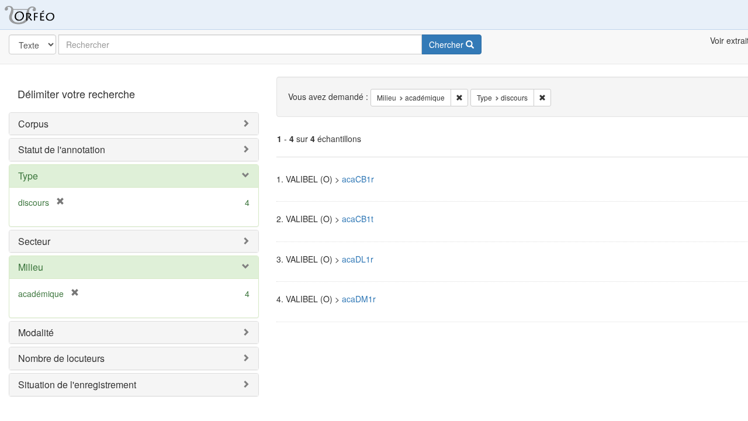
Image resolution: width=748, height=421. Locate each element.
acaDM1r (359, 299)
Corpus (33, 123)
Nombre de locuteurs (61, 358)
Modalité (36, 332)
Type (28, 175)
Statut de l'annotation (61, 149)
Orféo (44, 14)
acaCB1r (358, 179)
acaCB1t (357, 219)
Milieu (30, 267)
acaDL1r (357, 259)
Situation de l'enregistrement (77, 384)
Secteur (34, 241)
